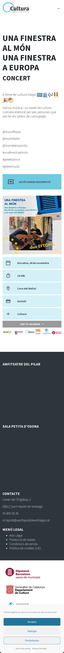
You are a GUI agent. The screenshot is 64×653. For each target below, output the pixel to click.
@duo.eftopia (11, 132)
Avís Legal (16, 535)
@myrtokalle (11, 138)
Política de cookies (23, 648)
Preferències (32, 640)
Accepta (32, 621)
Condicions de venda (23, 544)
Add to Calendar (30, 324)
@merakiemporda (15, 145)
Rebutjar (32, 631)
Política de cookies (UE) (25, 548)
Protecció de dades (39, 648)
